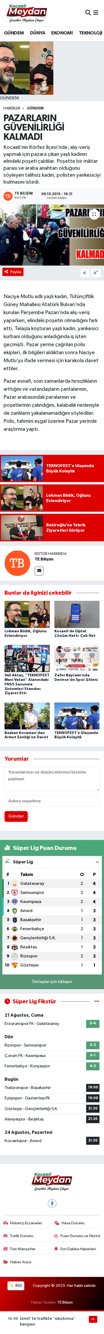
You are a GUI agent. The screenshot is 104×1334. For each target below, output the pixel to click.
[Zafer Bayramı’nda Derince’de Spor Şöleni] (77, 658)
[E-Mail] (39, 571)
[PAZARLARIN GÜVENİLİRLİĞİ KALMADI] (52, 235)
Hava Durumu (73, 1223)
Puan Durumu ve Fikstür (81, 1236)
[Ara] (88, 13)
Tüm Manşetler (23, 1249)
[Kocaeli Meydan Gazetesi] (27, 13)
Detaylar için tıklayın (52, 982)
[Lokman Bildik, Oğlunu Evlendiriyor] (27, 614)
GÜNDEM (14, 33)
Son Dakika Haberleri (78, 1249)
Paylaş (15, 272)
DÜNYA (37, 33)
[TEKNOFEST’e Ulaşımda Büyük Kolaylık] (77, 716)
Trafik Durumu (21, 1236)
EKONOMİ (62, 33)
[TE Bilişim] (17, 563)
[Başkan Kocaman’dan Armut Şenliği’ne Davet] (27, 716)
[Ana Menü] (95, 13)
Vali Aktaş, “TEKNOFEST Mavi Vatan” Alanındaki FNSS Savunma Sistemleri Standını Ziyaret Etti (27, 684)
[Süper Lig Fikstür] (96, 1001)
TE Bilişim (44, 559)
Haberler (11, 108)
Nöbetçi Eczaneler (26, 1223)
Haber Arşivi (20, 1262)
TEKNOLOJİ (90, 33)
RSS (18, 1286)
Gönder (16, 816)
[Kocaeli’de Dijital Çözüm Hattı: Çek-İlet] (77, 614)
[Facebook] (52, 1203)
